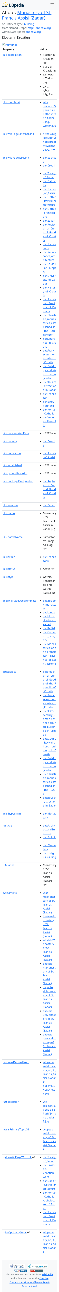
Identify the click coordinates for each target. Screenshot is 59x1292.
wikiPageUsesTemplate (19, 600)
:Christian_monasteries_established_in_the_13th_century (49, 325)
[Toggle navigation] (52, 5)
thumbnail (11, 102)
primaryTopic (16, 1232)
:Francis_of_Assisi (49, 191)
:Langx (49, 612)
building (29, 24)
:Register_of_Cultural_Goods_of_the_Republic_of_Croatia (49, 681)
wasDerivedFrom (16, 1062)
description (12, 55)
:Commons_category (49, 636)
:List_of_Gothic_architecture (49, 1184)
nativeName (13, 537)
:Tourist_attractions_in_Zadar (49, 386)
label (8, 865)
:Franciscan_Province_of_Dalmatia (49, 305)
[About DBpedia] (13, 4)
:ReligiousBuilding (49, 855)
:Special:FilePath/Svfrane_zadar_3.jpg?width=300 (49, 114)
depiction (11, 1102)
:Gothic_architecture (49, 212)
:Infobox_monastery (49, 604)
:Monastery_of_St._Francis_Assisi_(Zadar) (49, 1139)
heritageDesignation (18, 481)
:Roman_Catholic (49, 411)
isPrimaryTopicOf (16, 1129)
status (9, 569)
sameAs (10, 893)
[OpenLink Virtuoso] (17, 1266)
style (8, 577)
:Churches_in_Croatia (49, 342)
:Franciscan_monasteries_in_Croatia (49, 356)
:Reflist (49, 628)
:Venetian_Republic (49, 421)
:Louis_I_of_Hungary (49, 268)
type (7, 825)
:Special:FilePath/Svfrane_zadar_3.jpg (49, 1111)
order (9, 557)
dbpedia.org (33, 32)
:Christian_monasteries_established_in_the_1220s (49, 784)
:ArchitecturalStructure (49, 829)
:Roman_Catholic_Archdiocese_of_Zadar (49, 1200)
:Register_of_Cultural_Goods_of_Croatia (49, 232)
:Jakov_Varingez (49, 403)
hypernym (12, 813)
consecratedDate (16, 433)
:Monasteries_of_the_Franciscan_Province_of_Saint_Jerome (49, 653)
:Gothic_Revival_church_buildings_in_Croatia (49, 746)
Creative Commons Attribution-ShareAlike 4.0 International (29, 1282)
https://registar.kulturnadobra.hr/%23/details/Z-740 (49, 141)
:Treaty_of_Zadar (49, 175)
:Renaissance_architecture (49, 256)
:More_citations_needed (49, 620)
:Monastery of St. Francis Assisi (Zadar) (49, 902)
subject (9, 671)
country (10, 441)
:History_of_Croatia (49, 291)
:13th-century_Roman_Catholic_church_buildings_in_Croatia (49, 722)
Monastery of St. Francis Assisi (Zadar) (26, 15)
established (12, 465)
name (9, 513)
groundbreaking (15, 473)
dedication (12, 453)
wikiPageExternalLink (18, 134)
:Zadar (49, 220)
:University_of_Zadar (49, 279)
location (10, 505)
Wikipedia (47, 1274)
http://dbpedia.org (39, 28)
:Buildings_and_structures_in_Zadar (49, 372)
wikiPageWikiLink (16, 157)
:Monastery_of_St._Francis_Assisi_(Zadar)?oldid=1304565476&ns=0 (49, 1078)
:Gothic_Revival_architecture (49, 201)
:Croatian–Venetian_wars (49, 1171)
